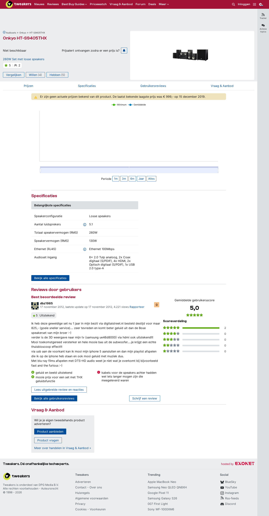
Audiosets (11, 32)
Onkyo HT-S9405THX (25, 38)
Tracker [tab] (263, 18)
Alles (151, 178)
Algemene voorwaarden (91, 498)
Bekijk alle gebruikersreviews (54, 398)
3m (124, 178)
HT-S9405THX (37, 32)
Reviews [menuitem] (53, 4)
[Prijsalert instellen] (124, 50)
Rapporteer (137, 307)
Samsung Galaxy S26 (162, 498)
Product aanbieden (50, 431)
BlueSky (230, 482)
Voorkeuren (98, 509)
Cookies (81, 509)
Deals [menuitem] (152, 4)
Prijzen (28, 86)
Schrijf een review (144, 398)
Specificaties (87, 86)
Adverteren (83, 482)
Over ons (95, 487)
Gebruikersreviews (153, 86)
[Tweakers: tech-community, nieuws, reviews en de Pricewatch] (18, 4)
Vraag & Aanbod (222, 86)
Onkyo (22, 32)
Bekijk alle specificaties (50, 278)
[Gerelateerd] (4, 32)
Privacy (80, 504)
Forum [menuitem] (140, 4)
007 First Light (158, 504)
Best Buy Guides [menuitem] (73, 4)
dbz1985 (46, 303)
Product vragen (48, 440)
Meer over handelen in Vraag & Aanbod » (62, 448)
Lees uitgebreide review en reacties (59, 389)
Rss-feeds (232, 498)
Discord (230, 504)
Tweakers (9, 485)
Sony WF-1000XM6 (161, 509)
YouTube (231, 487)
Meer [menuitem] (162, 4)
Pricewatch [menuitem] (98, 4)
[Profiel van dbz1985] (35, 305)
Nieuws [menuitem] (39, 4)
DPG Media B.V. (49, 485)
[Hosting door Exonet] (237, 464)
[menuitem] (233, 4)
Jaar (141, 178)
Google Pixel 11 (158, 493)
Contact (80, 487)
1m (116, 178)
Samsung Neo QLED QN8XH (167, 487)
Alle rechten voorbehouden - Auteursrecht (30, 488)
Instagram (232, 493)
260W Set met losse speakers (23, 59)
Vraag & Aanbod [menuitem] (121, 4)
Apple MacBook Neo (162, 482)
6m (132, 178)
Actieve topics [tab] (263, 30)
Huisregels (82, 493)
